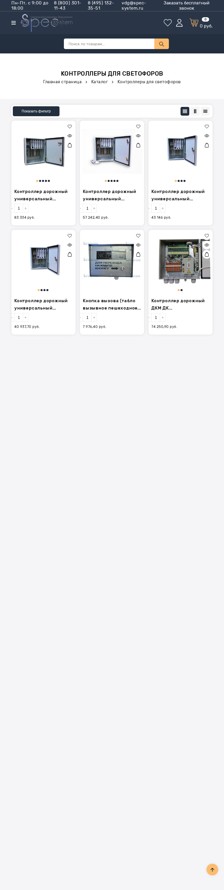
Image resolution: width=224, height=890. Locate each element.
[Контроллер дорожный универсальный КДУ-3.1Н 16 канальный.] (180, 151)
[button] (69, 126)
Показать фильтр (36, 111)
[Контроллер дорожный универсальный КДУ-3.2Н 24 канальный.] (112, 151)
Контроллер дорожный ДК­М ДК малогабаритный (178, 305)
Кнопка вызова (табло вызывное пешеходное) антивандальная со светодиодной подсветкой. (111, 305)
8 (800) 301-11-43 (67, 5)
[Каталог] (13, 22)
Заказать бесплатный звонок (186, 5)
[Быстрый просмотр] (69, 135)
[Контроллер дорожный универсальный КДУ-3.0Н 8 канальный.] (43, 260)
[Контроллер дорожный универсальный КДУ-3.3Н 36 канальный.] (43, 151)
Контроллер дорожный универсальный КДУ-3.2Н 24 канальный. (109, 196)
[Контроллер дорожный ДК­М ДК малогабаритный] (180, 260)
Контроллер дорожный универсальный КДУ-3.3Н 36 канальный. (41, 196)
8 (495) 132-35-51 (101, 5)
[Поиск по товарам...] (161, 44)
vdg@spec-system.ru (134, 5)
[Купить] (69, 145)
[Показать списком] (195, 111)
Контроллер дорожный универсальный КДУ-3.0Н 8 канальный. (42, 305)
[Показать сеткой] (185, 111)
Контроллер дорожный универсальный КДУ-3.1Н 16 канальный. (179, 196)
